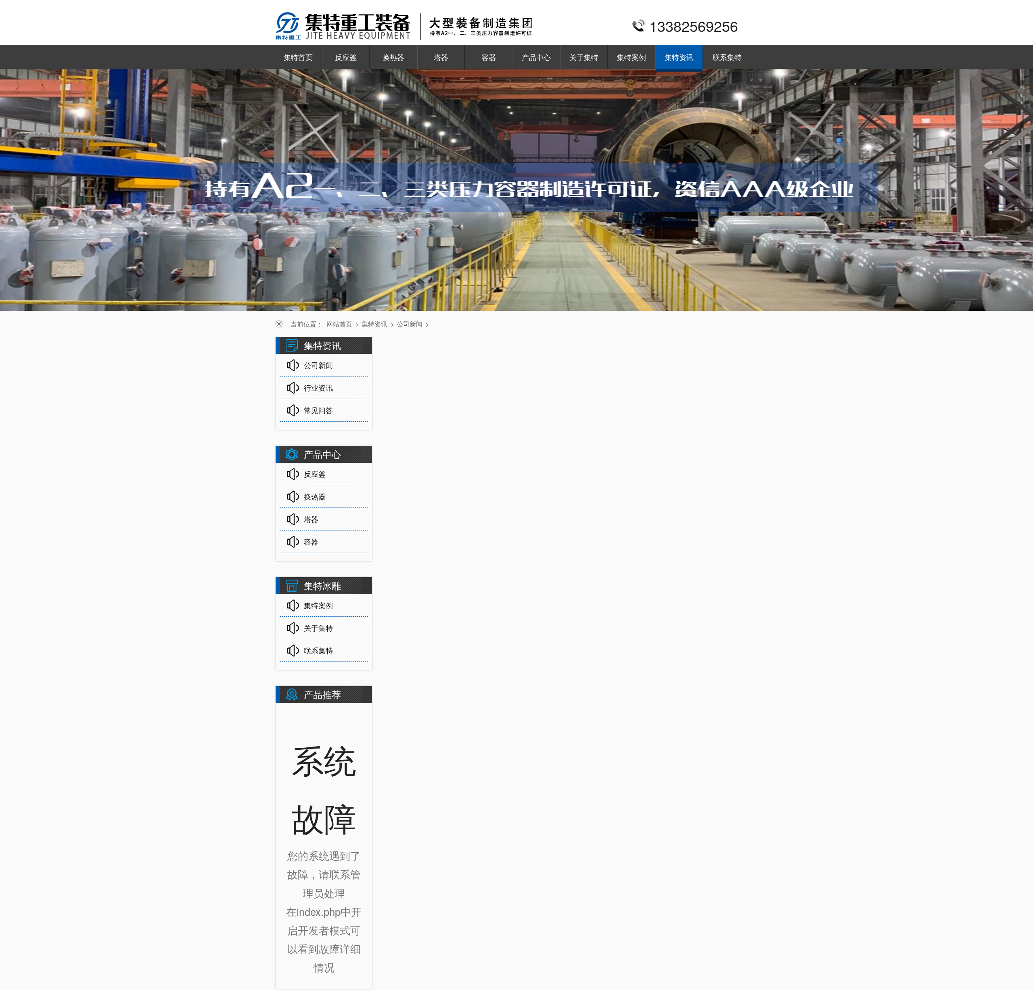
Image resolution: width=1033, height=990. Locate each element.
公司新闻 (409, 324)
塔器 (441, 57)
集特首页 (298, 57)
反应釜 (346, 57)
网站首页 (339, 324)
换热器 (393, 57)
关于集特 (583, 57)
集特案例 (631, 57)
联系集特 (727, 57)
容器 (488, 57)
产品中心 (536, 57)
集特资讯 (679, 57)
